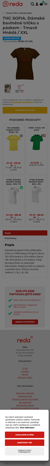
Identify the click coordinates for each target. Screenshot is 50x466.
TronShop (22, 464)
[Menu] (45, 4)
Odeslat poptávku (25, 322)
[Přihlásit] (37, 4)
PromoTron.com (33, 464)
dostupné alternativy (22, 102)
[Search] (32, 4)
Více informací (27, 427)
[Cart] (41, 4)
